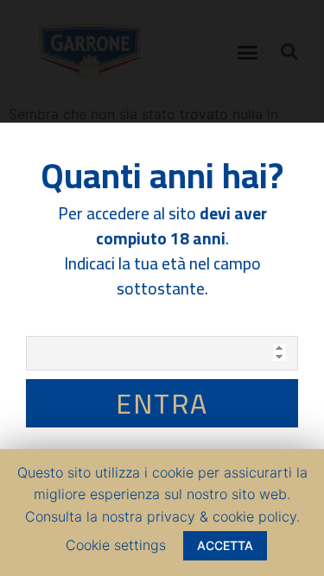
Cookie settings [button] (116, 545)
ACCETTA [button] (225, 545)
